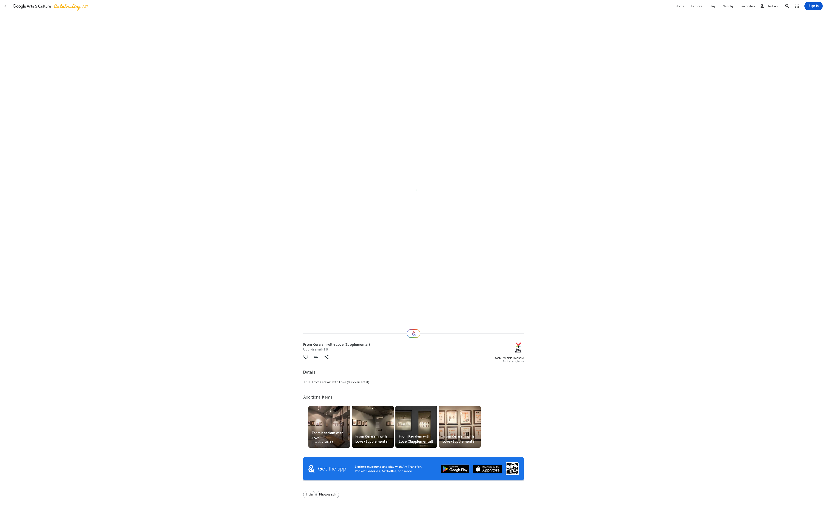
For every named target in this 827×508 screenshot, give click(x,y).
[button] (6, 6)
